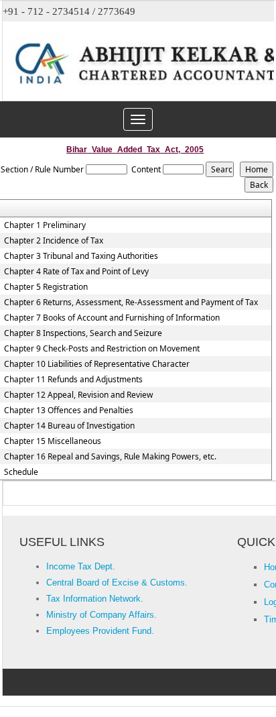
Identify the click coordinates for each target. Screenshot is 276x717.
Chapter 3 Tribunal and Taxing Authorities (81, 256)
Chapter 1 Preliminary (45, 225)
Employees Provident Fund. (100, 631)
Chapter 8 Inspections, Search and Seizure (83, 333)
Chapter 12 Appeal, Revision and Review (78, 395)
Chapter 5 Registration (46, 287)
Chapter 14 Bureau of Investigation (69, 426)
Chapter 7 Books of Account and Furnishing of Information (112, 318)
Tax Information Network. (94, 599)
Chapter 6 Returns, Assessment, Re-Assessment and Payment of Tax (131, 302)
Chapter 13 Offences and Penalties (68, 410)
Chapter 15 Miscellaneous (52, 441)
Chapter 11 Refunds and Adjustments (73, 379)
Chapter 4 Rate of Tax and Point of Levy (76, 271)
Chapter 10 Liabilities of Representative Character (97, 364)
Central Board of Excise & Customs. (117, 582)
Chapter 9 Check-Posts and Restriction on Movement (102, 348)
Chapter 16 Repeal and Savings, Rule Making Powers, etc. (110, 456)
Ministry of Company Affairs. (101, 615)
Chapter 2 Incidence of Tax (53, 240)
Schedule (21, 472)
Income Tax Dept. (80, 566)
